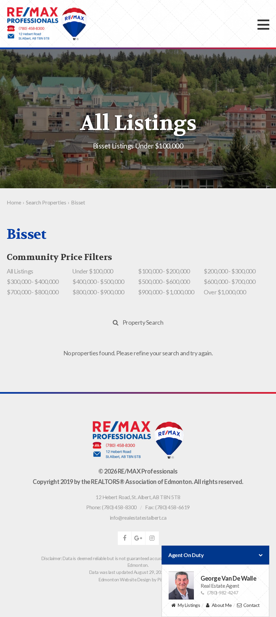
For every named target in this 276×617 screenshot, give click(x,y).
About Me (222, 605)
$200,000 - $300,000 (229, 271)
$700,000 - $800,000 (32, 292)
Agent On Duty (186, 555)
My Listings (189, 605)
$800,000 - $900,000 (98, 292)
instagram (152, 538)
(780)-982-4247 (222, 592)
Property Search (143, 322)
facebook (124, 538)
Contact (251, 605)
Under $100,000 (92, 271)
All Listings (20, 271)
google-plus (138, 538)
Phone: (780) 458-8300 (111, 507)
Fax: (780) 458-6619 (167, 507)
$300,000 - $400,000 (32, 281)
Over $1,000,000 (225, 292)
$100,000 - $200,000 (163, 271)
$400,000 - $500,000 (98, 281)
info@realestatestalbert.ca (138, 518)
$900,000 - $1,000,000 (166, 292)
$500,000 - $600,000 (163, 281)
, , (138, 497)
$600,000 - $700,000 (229, 281)
